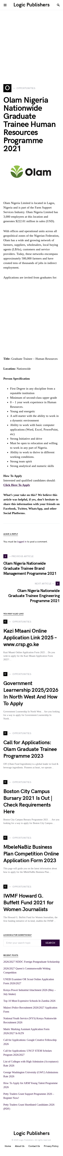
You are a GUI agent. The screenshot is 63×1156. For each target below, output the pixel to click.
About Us (19, 1146)
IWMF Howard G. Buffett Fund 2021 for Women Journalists (28, 903)
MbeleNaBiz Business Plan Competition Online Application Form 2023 (31, 854)
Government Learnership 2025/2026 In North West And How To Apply (30, 693)
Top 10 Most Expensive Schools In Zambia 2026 (29, 1000)
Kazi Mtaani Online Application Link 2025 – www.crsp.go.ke (30, 638)
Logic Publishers (31, 5)
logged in (22, 541)
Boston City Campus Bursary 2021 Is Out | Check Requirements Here (27, 801)
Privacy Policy (51, 1146)
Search (50, 942)
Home (8, 1146)
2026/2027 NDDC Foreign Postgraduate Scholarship (31, 961)
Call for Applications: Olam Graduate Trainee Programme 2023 (30, 749)
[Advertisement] (31, 41)
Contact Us (34, 1146)
